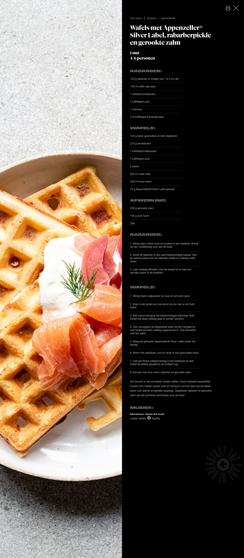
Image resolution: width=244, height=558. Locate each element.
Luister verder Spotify (145, 418)
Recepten (152, 18)
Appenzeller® (168, 18)
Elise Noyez (136, 18)
